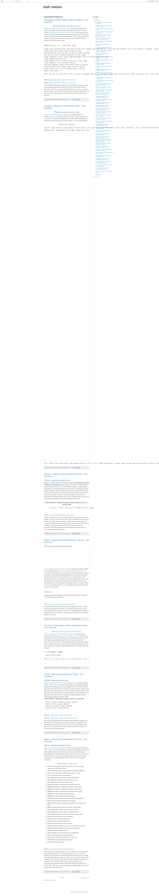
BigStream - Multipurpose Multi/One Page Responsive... (103, 140)
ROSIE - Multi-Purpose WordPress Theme (55, 683)
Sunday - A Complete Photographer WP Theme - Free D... (104, 128)
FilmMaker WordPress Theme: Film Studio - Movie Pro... (103, 70)
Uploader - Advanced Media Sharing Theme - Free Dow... (103, 51)
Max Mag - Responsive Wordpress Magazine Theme (103, 64)
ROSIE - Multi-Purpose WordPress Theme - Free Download (103, 39)
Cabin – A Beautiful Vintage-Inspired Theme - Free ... (103, 115)
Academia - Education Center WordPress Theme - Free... (101, 106)
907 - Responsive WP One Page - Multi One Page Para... (104, 165)
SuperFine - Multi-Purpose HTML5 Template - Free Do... (103, 119)
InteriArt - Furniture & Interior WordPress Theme (58, 483)
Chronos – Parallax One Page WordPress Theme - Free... (102, 137)
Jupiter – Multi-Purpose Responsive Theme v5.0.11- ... (103, 156)
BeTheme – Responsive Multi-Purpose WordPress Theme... (104, 150)
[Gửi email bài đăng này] (73, 99)
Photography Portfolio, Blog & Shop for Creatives (57, 28)
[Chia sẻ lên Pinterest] (79, 99)
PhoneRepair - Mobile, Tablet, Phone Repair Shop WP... (103, 90)
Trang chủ (62, 877)
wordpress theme (54, 116)
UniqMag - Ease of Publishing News (103, 72)
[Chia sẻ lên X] (76, 99)
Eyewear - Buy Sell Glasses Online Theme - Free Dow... (103, 87)
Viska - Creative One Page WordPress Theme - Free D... (103, 122)
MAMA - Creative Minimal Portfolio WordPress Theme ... (103, 143)
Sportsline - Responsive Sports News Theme (55, 114)
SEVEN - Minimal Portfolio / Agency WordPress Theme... (103, 112)
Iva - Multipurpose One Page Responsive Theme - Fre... (101, 125)
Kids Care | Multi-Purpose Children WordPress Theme (58, 634)
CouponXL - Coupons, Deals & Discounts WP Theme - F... (102, 97)
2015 (95, 177)
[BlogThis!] (74, 99)
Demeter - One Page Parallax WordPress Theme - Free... (101, 147)
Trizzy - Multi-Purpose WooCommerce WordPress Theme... (103, 100)
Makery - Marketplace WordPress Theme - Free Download (102, 94)
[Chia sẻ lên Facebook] (77, 99)
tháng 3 (97, 174)
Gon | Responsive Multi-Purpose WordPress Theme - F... (102, 103)
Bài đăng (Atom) (52, 880)
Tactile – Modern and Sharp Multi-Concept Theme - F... (102, 131)
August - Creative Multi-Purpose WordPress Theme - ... (102, 134)
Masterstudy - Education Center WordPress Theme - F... (102, 159)
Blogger (86, 892)
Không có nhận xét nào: (65, 99)
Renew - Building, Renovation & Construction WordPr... (102, 168)
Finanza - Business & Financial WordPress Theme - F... (102, 109)
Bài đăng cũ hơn (85, 877)
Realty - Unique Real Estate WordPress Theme (56, 748)
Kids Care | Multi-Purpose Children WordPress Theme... (103, 35)
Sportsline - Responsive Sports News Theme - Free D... (103, 26)
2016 (95, 19)
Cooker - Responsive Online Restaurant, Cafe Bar (57, 569)
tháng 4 (97, 20)
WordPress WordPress (54, 685)
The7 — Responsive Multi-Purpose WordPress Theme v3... (103, 84)
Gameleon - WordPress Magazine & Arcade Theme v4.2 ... (103, 48)
